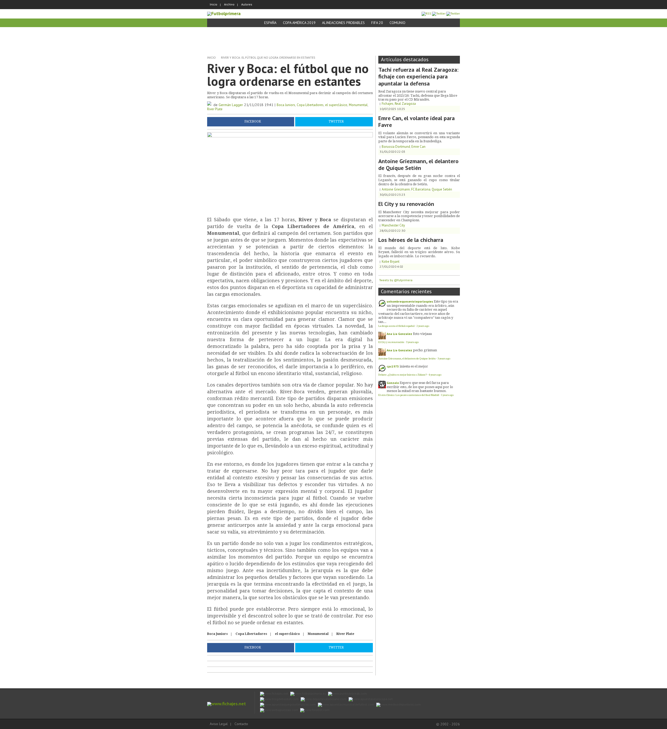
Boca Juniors (286, 105)
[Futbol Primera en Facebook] (439, 13)
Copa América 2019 (299, 22)
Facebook (252, 121)
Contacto (241, 723)
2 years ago (422, 325)
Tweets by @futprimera (395, 280)
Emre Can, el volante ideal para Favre (416, 121)
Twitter (336, 121)
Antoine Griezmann (396, 189)
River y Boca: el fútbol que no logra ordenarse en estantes (268, 57)
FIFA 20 (377, 22)
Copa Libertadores (310, 105)
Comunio (397, 22)
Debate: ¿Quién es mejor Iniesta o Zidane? (402, 374)
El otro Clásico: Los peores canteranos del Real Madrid (408, 395)
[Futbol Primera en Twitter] (453, 13)
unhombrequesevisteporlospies (410, 301)
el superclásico (336, 105)
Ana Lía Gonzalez (399, 334)
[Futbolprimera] (223, 13)
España (270, 22)
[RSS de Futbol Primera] (426, 13)
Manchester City (393, 225)
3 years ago (412, 342)
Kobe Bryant (390, 261)
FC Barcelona (420, 189)
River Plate (215, 109)
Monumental (358, 105)
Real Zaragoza (405, 103)
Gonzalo (393, 383)
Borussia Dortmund (396, 146)
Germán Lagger (231, 104)
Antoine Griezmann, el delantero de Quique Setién (418, 164)
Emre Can (418, 146)
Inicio (213, 4)
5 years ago (447, 395)
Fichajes (387, 103)
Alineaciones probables (343, 22)
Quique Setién (442, 189)
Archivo (229, 4)
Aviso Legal (219, 723)
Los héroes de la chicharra (410, 239)
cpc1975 (393, 366)
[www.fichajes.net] (226, 704)
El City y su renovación (406, 203)
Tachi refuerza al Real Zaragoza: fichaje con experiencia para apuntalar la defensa (418, 76)
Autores (246, 4)
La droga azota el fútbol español (396, 325)
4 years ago (435, 374)
